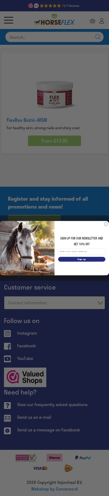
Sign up (82, 259)
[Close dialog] (106, 224)
